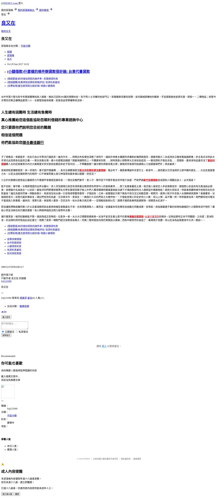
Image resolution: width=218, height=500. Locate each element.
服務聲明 (137, 459)
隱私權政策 (126, 459)
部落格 (10, 55)
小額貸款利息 (14, 246)
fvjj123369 (6, 281)
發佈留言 (6, 335)
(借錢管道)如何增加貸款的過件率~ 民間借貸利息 (32, 78)
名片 (9, 59)
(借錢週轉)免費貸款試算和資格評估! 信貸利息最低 (33, 82)
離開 (17, 494)
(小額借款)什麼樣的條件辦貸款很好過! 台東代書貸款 (48, 71)
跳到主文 (6, 31)
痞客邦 (23, 298)
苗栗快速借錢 (14, 239)
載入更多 (6, 317)
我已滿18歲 (7, 494)
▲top (4, 311)
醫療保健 (24, 306)
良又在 (8, 23)
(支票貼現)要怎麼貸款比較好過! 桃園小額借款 (31, 86)
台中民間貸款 (14, 242)
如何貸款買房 (14, 253)
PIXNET (86, 459)
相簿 (9, 52)
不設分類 (25, 46)
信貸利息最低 (14, 250)
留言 (29, 298)
